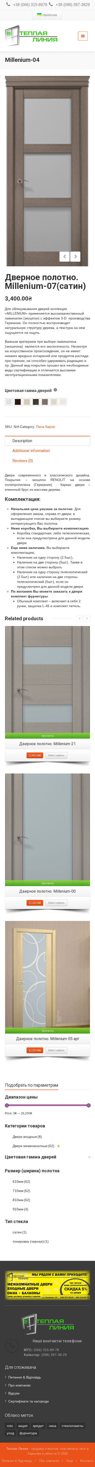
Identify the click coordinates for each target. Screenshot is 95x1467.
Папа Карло (45, 427)
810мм (21, 1200)
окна (52, 1426)
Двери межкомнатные (33, 1146)
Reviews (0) (22, 460)
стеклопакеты (72, 1426)
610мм (21, 1181)
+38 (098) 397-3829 (73, 5)
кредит (38, 1426)
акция (23, 1426)
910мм (20, 1209)
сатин (20, 1232)
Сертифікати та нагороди (28, 1401)
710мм (21, 1191)
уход (10, 1433)
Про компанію (19, 1385)
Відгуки (13, 1393)
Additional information (31, 450)
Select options (56, 755)
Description (22, 441)
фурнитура (28, 1433)
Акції (69, 1461)
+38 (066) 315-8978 (30, 5)
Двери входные (27, 1137)
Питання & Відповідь (24, 1377)
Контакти (86, 1461)
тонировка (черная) (31, 1241)
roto (10, 1426)
